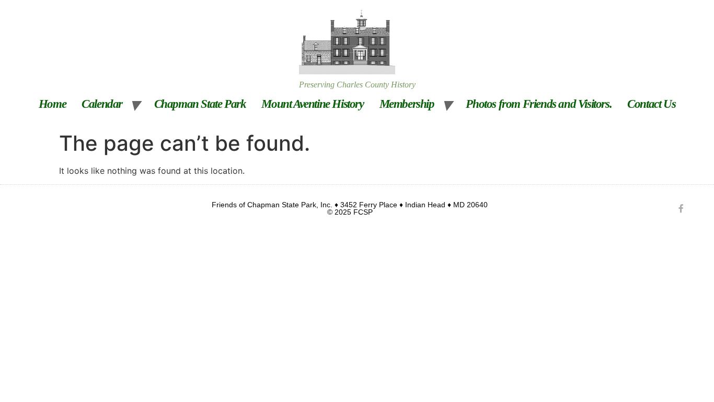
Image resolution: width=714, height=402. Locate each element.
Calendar (102, 103)
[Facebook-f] (681, 208)
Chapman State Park (200, 103)
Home (52, 103)
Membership (406, 103)
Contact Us (651, 103)
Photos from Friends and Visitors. (539, 103)
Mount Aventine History (312, 103)
